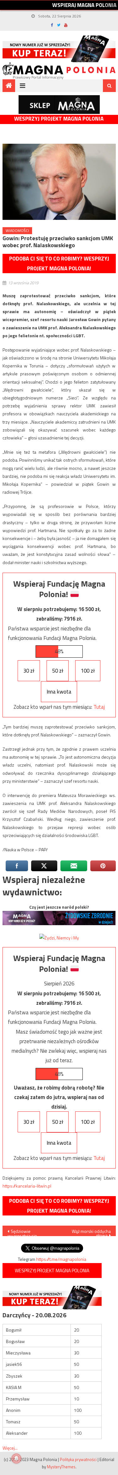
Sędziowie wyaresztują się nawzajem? (22, 1232)
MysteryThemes (61, 1467)
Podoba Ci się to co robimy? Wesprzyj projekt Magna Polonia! (59, 263)
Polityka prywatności (78, 1459)
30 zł (28, 671)
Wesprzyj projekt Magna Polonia (59, 119)
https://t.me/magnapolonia (61, 1259)
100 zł (88, 671)
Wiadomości (17, 230)
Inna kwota (59, 692)
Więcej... (10, 1448)
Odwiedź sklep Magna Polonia (59, 104)
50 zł (57, 671)
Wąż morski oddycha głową (91, 1232)
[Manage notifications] (16, 1458)
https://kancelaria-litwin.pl (27, 1185)
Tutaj (99, 707)
